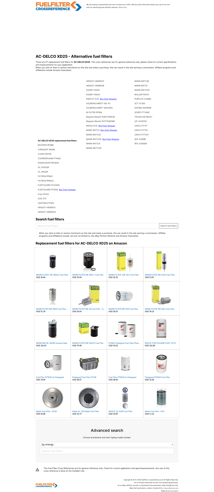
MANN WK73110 (142, 90)
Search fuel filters (168, 226)
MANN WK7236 (142, 81)
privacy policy (173, 491)
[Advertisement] (107, 32)
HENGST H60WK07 (95, 81)
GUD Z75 (42, 198)
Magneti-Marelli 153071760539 (100, 117)
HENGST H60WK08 (95, 85)
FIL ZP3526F (43, 167)
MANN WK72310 (93, 148)
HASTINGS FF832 (46, 203)
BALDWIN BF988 (45, 145)
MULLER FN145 (142, 94)
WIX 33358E (140, 139)
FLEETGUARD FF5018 (48, 189)
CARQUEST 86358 (46, 149)
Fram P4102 (43, 194)
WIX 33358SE (141, 143)
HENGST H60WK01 (46, 207)
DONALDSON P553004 (48, 163)
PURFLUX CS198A (143, 99)
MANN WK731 (141, 85)
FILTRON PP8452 (46, 181)
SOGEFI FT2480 (142, 112)
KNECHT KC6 (92, 99)
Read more (123, 7)
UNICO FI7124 (141, 130)
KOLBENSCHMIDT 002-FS (98, 103)
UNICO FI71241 (142, 134)
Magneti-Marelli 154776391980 (100, 121)
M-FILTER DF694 (94, 112)
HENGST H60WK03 (47, 212)
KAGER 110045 (93, 94)
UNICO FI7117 (141, 126)
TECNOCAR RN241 (143, 117)
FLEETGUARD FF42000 (49, 185)
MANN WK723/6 (94, 139)
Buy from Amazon (67, 189)
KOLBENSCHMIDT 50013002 (99, 108)
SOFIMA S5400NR (143, 108)
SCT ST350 (140, 103)
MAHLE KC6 (92, 126)
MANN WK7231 (93, 143)
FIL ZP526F (43, 172)
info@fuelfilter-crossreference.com (165, 488)
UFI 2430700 (141, 121)
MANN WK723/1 (93, 134)
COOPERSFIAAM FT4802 (49, 158)
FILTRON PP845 (45, 176)
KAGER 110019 (92, 90)
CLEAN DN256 (44, 154)
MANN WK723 (93, 130)
